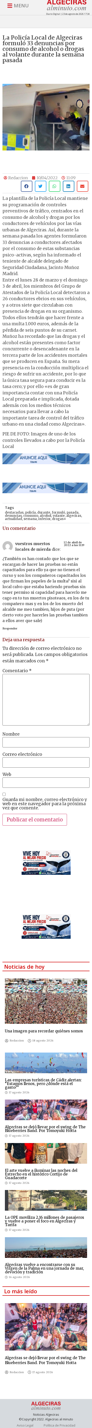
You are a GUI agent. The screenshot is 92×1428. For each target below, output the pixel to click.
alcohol (45, 516)
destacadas (14, 512)
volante (59, 516)
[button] (26, 186)
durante (43, 512)
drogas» (59, 519)
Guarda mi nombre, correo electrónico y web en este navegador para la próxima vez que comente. (44, 804)
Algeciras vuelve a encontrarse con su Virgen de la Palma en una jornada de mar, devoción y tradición (44, 1268)
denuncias (13, 516)
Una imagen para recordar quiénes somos (44, 1031)
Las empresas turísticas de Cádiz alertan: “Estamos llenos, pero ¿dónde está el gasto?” (43, 1084)
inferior (44, 519)
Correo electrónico (22, 754)
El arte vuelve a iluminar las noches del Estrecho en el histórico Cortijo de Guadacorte (41, 1174)
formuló (58, 512)
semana (30, 519)
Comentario (17, 671)
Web (6, 775)
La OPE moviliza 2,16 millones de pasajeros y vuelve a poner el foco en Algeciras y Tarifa (44, 1221)
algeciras (73, 516)
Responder (9, 628)
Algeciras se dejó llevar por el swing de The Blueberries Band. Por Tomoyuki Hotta (45, 1129)
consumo (30, 516)
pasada (72, 512)
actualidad (13, 519)
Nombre (11, 734)
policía (30, 512)
